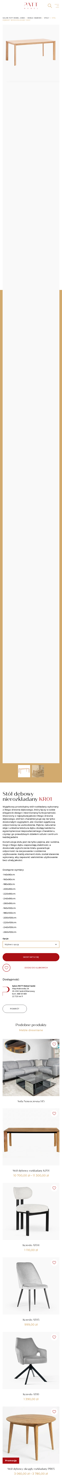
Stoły (46, 18)
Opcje (6, 939)
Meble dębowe (35, 18)
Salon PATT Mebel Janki (14, 18)
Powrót (14, 1009)
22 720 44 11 (17, 996)
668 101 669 (22, 994)
